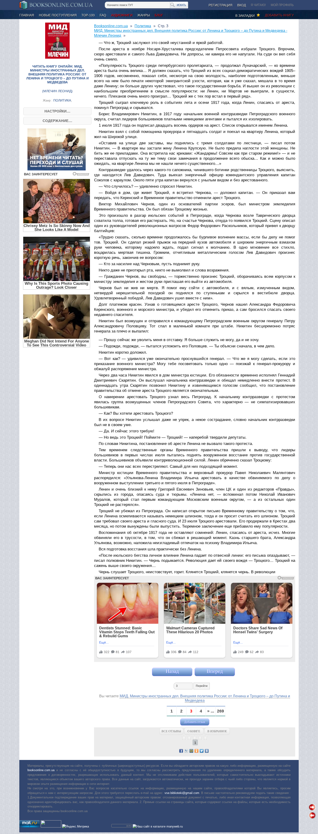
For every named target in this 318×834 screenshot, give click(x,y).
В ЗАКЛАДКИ (246, 15)
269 (220, 711)
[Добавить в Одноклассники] (196, 751)
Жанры (143, 15)
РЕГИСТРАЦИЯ (220, 5)
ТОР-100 (88, 15)
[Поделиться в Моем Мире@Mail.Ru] (191, 751)
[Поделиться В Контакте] (207, 751)
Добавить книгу (279, 15)
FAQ (103, 15)
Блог (159, 15)
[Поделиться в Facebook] (181, 751)
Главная (26, 15)
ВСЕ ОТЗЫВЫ (171, 731)
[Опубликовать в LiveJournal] (186, 751)
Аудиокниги (121, 15)
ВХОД (241, 5)
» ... (210, 711)
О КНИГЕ (193, 731)
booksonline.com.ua (40, 770)
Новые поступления (58, 15)
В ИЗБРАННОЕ (217, 731)
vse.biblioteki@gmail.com (182, 793)
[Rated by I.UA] (51, 826)
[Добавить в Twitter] (201, 751)
